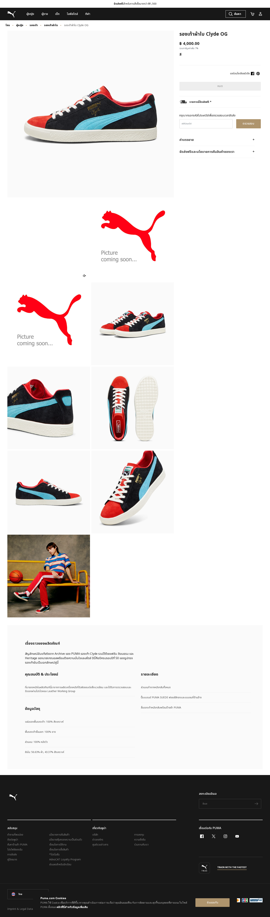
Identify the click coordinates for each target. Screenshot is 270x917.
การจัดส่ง (12, 854)
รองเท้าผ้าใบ (51, 25)
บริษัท (95, 835)
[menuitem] (30, 14)
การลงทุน (139, 835)
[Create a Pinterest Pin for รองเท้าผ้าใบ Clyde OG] (258, 73)
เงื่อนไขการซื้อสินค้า (59, 850)
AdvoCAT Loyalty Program (65, 859)
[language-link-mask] (28, 894)
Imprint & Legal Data (20, 909)
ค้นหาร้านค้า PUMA (17, 845)
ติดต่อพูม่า (12, 840)
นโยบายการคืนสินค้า (59, 835)
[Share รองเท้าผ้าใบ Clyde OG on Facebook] (252, 73)
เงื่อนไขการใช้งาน (57, 845)
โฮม (8, 25)
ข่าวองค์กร (97, 840)
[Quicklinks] (260, 14)
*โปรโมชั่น (54, 854)
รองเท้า (34, 25)
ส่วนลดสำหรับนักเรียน (60, 864)
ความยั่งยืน (139, 840)
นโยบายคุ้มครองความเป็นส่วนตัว (65, 840)
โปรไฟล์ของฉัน (14, 850)
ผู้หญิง (19, 25)
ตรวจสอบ (248, 124)
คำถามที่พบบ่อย (15, 835)
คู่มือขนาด (12, 859)
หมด (220, 86)
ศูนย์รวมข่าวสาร (100, 845)
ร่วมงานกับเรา (141, 845)
